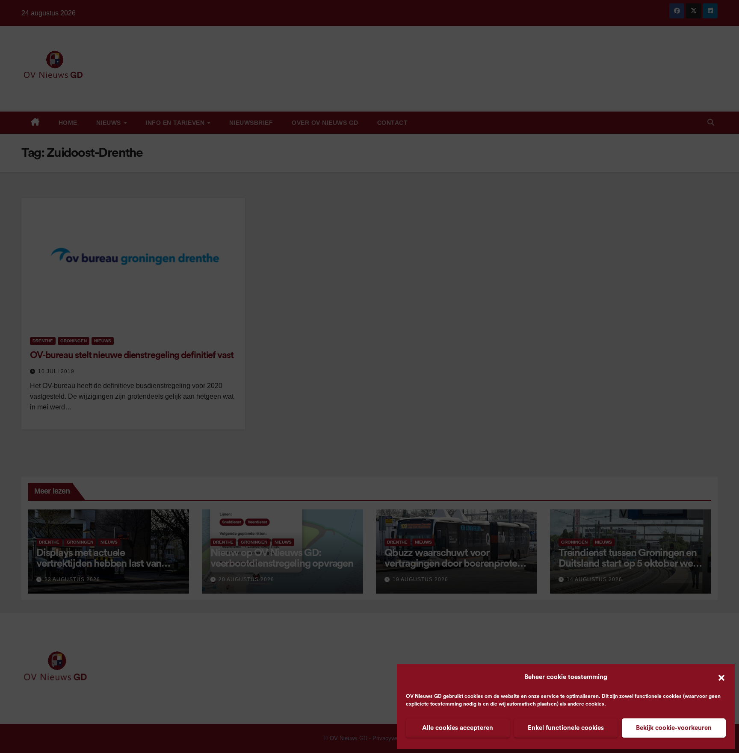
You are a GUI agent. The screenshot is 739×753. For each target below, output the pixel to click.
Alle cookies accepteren (457, 728)
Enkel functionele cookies (566, 728)
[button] (721, 677)
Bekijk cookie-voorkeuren (674, 728)
